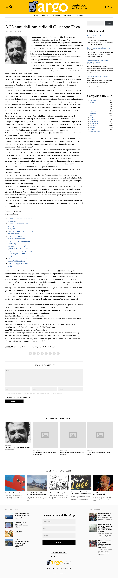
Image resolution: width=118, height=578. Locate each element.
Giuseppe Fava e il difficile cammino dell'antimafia (44, 453)
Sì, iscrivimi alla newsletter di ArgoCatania (19, 397)
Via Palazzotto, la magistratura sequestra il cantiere (21, 524)
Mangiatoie (18, 531)
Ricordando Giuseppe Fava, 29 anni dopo (99, 453)
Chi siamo (45, 15)
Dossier (67, 15)
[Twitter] (108, 7)
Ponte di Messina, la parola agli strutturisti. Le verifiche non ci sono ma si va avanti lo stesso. (105, 528)
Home (36, 15)
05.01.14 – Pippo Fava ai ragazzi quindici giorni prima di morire (20, 253)
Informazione (16, 21)
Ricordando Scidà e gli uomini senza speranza (72, 453)
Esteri (91, 115)
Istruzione (93, 125)
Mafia (24, 21)
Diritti (91, 107)
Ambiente (93, 101)
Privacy (54, 573)
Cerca (109, 23)
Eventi (7, 21)
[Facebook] (106, 7)
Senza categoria (95, 132)
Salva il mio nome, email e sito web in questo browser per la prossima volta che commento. (34, 393)
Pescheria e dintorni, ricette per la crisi (105, 514)
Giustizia (92, 119)
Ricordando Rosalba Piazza (95, 36)
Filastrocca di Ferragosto (57, 493)
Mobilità (92, 127)
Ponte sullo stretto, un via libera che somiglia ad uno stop (22, 515)
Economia (93, 111)
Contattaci (79, 15)
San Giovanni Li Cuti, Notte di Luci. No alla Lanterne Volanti (81, 492)
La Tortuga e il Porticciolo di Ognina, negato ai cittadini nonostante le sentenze (22, 543)
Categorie (56, 15)
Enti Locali (93, 113)
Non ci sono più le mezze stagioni (97, 76)
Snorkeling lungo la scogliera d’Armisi (98, 48)
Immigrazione (94, 121)
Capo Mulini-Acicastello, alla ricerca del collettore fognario (37, 493)
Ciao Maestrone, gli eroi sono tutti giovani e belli (102, 493)
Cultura (92, 105)
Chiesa (92, 103)
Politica (92, 130)
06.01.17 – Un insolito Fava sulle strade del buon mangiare (18, 226)
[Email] (111, 7)
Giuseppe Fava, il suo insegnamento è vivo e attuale (17, 448)
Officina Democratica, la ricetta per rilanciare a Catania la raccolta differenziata (105, 544)
